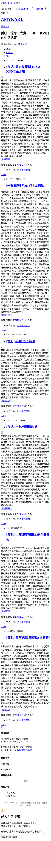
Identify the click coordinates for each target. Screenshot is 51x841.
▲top (3, 174)
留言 (21, 165)
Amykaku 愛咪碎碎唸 (22, 750)
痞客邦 (16, 165)
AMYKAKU (12, 19)
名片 (8, 56)
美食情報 (22, 44)
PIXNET (12, 803)
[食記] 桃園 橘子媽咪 (20, 341)
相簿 (8, 49)
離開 (15, 837)
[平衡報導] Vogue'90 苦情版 (25, 185)
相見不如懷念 (23, 170)
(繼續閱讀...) (6, 159)
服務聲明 (28, 806)
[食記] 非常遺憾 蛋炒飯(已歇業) (28, 637)
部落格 (9, 52)
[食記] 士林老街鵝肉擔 (21, 427)
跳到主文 (5, 26)
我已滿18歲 (6, 837)
